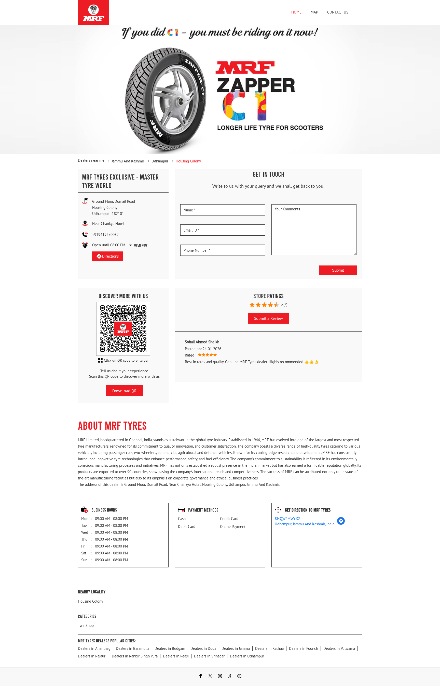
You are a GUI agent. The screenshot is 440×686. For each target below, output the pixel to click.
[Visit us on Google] (230, 676)
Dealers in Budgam (170, 648)
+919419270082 (105, 234)
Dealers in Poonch (303, 648)
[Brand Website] (239, 676)
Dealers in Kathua (269, 648)
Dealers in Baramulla (132, 648)
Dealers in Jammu (236, 648)
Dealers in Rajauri (92, 656)
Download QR (124, 390)
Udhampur (160, 161)
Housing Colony (90, 601)
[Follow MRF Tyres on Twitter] (210, 676)
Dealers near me (91, 160)
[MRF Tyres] (93, 12)
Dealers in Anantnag (94, 648)
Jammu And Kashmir (128, 161)
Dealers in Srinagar (209, 656)
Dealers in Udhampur (247, 656)
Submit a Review (268, 318)
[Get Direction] (341, 523)
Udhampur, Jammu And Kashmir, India (304, 524)
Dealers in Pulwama (339, 648)
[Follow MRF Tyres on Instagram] (220, 676)
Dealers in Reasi (176, 656)
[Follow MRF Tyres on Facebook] (200, 676)
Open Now (140, 245)
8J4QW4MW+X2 (287, 518)
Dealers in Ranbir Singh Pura (135, 656)
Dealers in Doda (203, 648)
